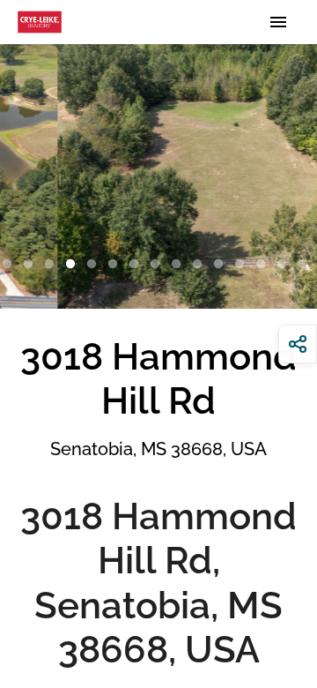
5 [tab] (95, 264)
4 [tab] (74, 264)
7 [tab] (137, 264)
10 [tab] (201, 264)
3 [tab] (53, 264)
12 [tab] (243, 264)
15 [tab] (306, 264)
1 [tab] (10, 264)
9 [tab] (179, 264)
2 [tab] (32, 264)
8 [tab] (158, 264)
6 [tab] (116, 264)
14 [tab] (285, 264)
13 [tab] (264, 264)
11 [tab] (222, 264)
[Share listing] (297, 344)
